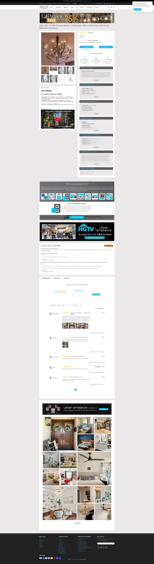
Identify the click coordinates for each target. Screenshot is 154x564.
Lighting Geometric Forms (82, 545)
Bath (51, 7)
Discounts (60, 546)
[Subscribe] (113, 543)
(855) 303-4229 (99, 3)
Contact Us (61, 540)
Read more (78, 321)
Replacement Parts (62, 548)
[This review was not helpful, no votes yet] (103, 332)
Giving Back (67, 278)
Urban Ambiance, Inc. (75, 559)
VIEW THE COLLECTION (87, 1)
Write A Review (96, 294)
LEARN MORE (77, 217)
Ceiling (72, 7)
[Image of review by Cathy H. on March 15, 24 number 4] (85, 326)
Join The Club (137, 9)
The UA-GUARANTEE (87, 49)
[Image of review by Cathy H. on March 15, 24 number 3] (78, 326)
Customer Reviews (45, 278)
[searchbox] (53, 305)
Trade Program (60, 3)
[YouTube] (106, 547)
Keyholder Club (67, 3)
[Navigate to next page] (81, 390)
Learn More (99, 139)
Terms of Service (62, 551)
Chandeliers (58, 7)
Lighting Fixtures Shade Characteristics (85, 547)
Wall (77, 7)
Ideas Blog (80, 540)
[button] (60, 434)
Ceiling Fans (89, 7)
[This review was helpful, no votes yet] (101, 332)
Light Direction (80, 549)
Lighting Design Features (82, 542)
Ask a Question (109, 245)
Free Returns (48, 3)
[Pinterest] (101, 547)
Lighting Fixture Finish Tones (83, 546)
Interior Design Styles (82, 541)
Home (40, 11)
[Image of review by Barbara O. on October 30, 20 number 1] (65, 345)
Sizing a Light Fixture (82, 551)
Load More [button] (77, 523)
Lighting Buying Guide (82, 539)
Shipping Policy (61, 547)
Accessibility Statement (63, 552)
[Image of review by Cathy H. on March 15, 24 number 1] (65, 326)
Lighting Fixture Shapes (82, 548)
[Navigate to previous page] (73, 390)
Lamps (96, 7)
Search (60, 539)
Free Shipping (42, 3)
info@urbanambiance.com (110, 3)
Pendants (66, 7)
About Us (60, 541)
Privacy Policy (61, 549)
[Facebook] (98, 547)
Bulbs (73, 3)
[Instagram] (104, 547)
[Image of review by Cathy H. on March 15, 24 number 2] (72, 326)
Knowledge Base (62, 553)
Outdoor (82, 7)
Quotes (54, 3)
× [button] (151, 2)
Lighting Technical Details (82, 543)
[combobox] (66, 305)
